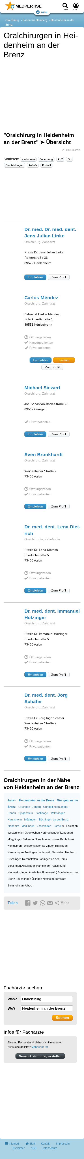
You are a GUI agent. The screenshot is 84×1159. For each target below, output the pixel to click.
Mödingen (30, 819)
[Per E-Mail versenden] (50, 903)
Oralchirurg (12, 20)
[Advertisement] (42, 196)
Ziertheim (13, 826)
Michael (42, 387)
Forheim (59, 826)
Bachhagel (42, 813)
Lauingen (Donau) (29, 806)
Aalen (12, 800)
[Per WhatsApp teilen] (43, 903)
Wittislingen (58, 813)
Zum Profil (58, 277)
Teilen (13, 903)
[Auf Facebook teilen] (28, 903)
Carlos (41, 297)
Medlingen (28, 826)
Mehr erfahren (40, 1047)
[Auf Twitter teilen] (35, 903)
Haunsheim (15, 819)
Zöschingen (44, 826)
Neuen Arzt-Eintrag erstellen (40, 1056)
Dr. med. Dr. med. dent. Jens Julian (50, 232)
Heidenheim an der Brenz (36, 800)
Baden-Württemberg (35, 20)
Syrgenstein (25, 813)
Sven (43, 454)
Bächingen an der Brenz (54, 819)
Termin (64, 360)
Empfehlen (35, 277)
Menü (44, 12)
